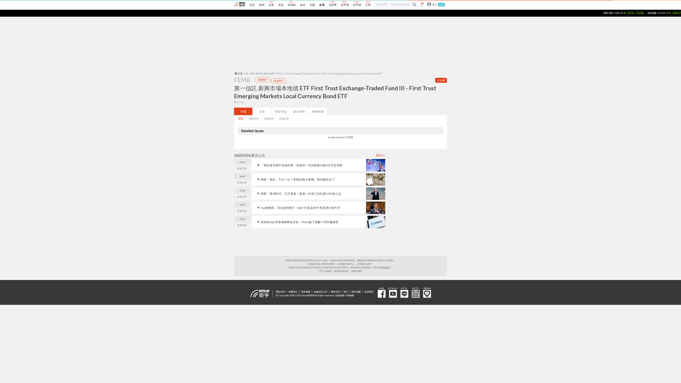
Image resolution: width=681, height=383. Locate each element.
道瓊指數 (642, 13)
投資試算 (284, 118)
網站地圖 (356, 291)
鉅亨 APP (416, 294)
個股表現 (254, 118)
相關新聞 (318, 111)
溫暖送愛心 (427, 294)
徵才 (346, 291)
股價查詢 (269, 118)
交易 (262, 111)
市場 (243, 111)
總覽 (240, 118)
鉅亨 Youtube (393, 294)
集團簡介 (293, 291)
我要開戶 (263, 79)
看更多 (380, 155)
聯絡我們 (335, 291)
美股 (240, 73)
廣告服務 (305, 291)
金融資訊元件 (321, 291)
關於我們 (280, 291)
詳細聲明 (386, 267)
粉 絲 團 (382, 294)
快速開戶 (279, 80)
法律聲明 (368, 291)
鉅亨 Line (404, 294)
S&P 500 (599, 13)
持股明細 (281, 111)
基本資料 (299, 111)
